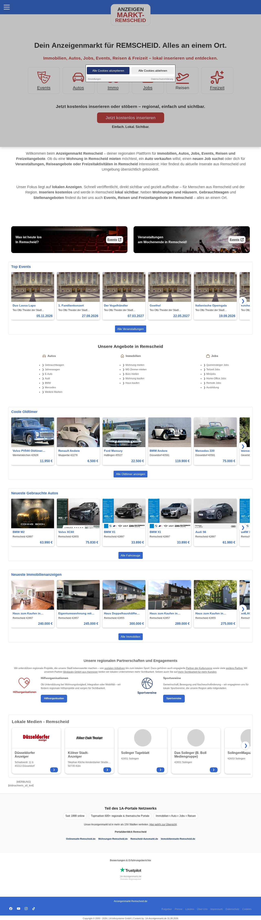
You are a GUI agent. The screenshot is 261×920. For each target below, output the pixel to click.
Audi (47, 378)
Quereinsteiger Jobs (217, 365)
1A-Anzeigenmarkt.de (130, 876)
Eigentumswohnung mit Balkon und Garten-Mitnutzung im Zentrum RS (76, 614)
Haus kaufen (132, 383)
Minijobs (211, 374)
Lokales (189, 909)
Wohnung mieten (134, 365)
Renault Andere (69, 450)
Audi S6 (200, 532)
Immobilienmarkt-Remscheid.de (178, 839)
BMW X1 (109, 532)
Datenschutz (232, 909)
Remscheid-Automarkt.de (144, 839)
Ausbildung (212, 387)
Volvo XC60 (66, 532)
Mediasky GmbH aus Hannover (80, 671)
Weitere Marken (53, 392)
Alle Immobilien (130, 636)
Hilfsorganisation (54, 698)
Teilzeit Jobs (213, 369)
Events (112, 239)
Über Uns (202, 909)
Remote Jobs (213, 383)
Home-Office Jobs (216, 378)
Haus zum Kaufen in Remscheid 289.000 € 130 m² (167, 614)
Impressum (216, 909)
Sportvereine (173, 698)
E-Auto (48, 374)
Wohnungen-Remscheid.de (113, 839)
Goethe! (155, 305)
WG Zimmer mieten (136, 369)
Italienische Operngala (211, 305)
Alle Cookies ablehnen (152, 70)
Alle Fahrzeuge (130, 555)
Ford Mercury (113, 450)
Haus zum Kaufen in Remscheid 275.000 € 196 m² (212, 614)
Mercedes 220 (205, 450)
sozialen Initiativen (114, 668)
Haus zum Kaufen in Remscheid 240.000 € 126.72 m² (32, 614)
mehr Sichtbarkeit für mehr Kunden (197, 671)
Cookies (246, 909)
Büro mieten (132, 374)
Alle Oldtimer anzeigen (130, 474)
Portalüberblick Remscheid (130, 831)
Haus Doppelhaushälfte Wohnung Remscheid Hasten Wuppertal (120, 614)
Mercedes (50, 387)
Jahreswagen (52, 369)
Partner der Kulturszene (199, 668)
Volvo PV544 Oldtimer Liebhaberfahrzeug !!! (28, 451)
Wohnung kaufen (134, 378)
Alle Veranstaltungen (130, 329)
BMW (48, 383)
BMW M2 (19, 532)
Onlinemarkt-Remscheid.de (80, 839)
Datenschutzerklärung (162, 79)
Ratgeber (166, 909)
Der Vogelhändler (116, 305)
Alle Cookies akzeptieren (108, 70)
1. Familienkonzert (71, 305)
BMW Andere (158, 450)
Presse (178, 909)
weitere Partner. (234, 668)
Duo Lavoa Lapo (24, 305)
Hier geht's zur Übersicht (163, 824)
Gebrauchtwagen (54, 365)
